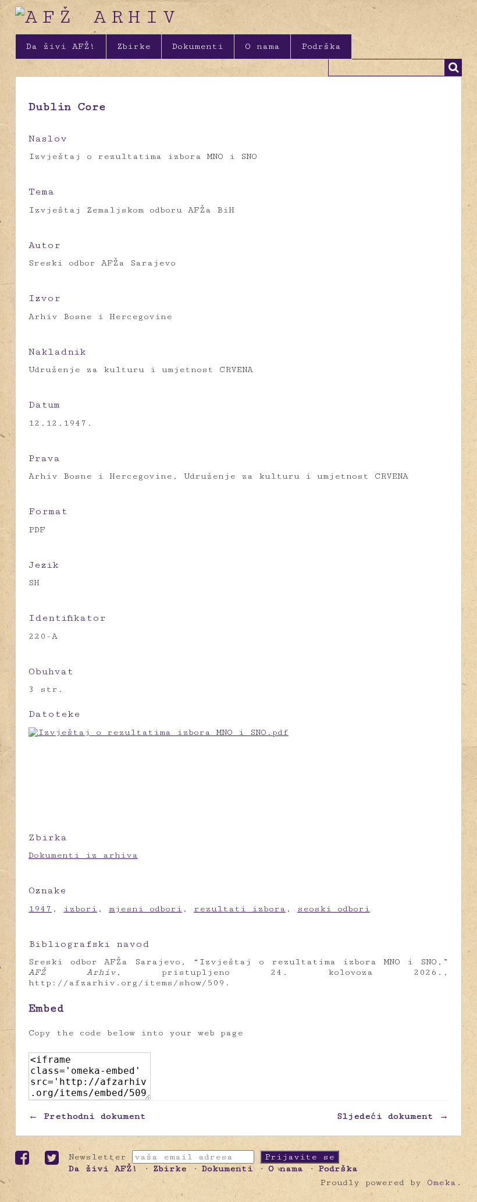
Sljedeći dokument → (392, 1116)
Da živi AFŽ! (60, 46)
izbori (80, 909)
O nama (262, 46)
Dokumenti (197, 46)
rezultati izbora (240, 909)
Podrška (321, 46)
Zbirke (134, 46)
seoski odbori (333, 909)
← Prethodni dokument (87, 1116)
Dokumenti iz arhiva (83, 855)
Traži (453, 67)
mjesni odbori (145, 909)
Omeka (441, 1182)
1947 (40, 909)
